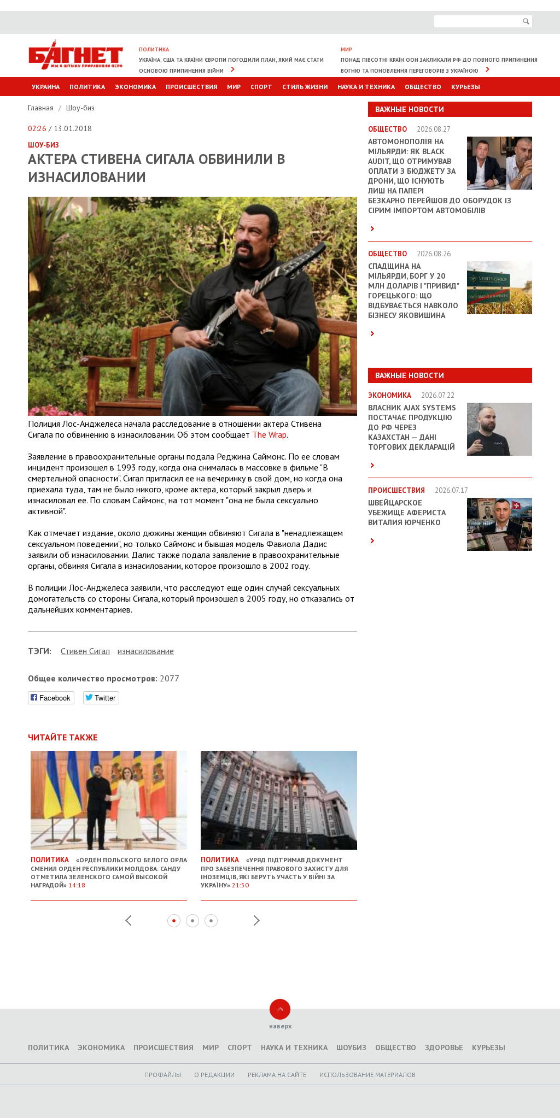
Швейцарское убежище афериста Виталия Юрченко (407, 512)
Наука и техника (366, 87)
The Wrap (269, 434)
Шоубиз (351, 1047)
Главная (42, 108)
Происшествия (191, 87)
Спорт (261, 87)
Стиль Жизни (305, 87)
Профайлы (162, 1074)
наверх (280, 1026)
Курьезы (465, 87)
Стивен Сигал (85, 650)
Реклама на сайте (277, 1074)
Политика (87, 87)
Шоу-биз (80, 108)
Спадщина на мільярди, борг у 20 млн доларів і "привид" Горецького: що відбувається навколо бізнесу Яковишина (413, 290)
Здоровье (444, 1047)
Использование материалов (367, 1074)
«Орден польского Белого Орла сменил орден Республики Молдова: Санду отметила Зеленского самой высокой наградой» (109, 872)
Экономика (135, 87)
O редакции (214, 1074)
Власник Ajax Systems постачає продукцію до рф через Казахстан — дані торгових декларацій (412, 427)
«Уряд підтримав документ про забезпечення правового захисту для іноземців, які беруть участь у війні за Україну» (274, 872)
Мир (234, 87)
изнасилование (146, 650)
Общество (423, 87)
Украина (46, 87)
